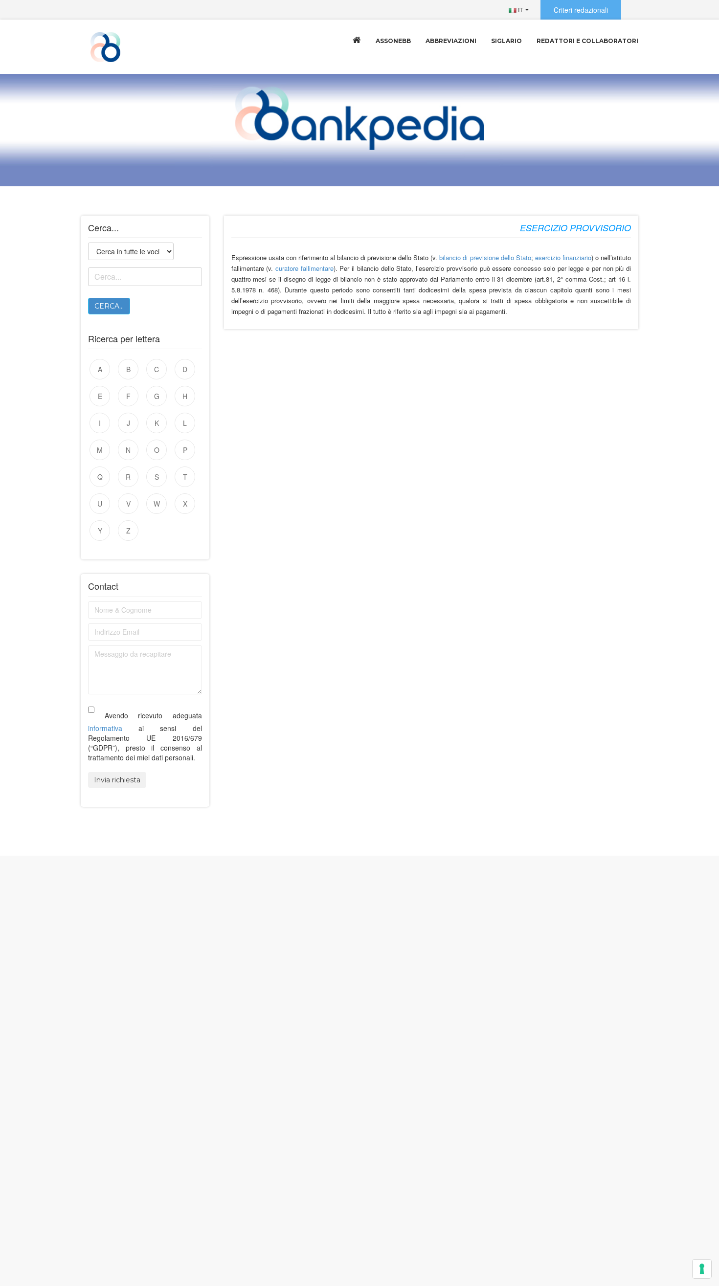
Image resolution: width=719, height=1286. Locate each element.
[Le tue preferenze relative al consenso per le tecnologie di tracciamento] (702, 1269)
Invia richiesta (117, 780)
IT (520, 9)
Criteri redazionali (581, 10)
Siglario (506, 40)
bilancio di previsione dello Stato (485, 257)
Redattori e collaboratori (587, 40)
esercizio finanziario (563, 257)
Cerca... (109, 306)
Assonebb (393, 40)
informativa (105, 728)
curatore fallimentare (304, 268)
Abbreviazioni (451, 40)
